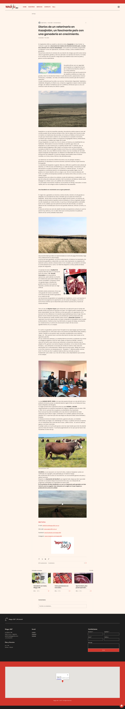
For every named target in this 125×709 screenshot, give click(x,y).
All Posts (34, 13)
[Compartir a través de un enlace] (48, 559)
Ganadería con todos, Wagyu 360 (40, 586)
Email (89, 637)
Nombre (90, 631)
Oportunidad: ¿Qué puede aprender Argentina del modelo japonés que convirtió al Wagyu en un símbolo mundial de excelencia (83, 587)
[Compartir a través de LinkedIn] (45, 559)
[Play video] (62, 504)
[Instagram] (119, 7)
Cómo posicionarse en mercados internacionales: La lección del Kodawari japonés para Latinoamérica (61, 587)
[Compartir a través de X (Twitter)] (42, 559)
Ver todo (91, 570)
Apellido (106, 631)
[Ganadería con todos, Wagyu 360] (41, 578)
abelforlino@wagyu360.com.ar (11, 636)
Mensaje (90, 642)
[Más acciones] (86, 22)
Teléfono (106, 637)
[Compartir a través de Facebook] (39, 559)
